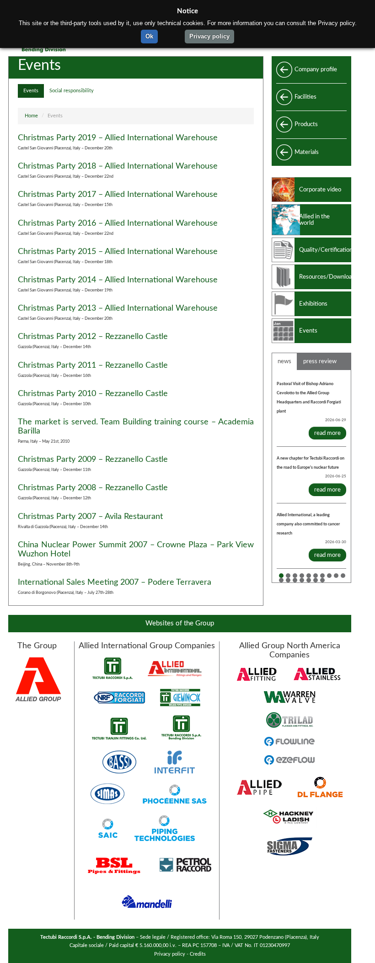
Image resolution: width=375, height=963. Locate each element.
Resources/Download (325, 277)
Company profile (316, 69)
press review (320, 361)
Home (31, 116)
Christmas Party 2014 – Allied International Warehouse (118, 280)
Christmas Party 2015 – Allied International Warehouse (118, 251)
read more (327, 433)
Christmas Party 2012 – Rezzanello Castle (93, 336)
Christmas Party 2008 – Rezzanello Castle (93, 488)
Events (30, 91)
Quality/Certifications (325, 250)
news (284, 361)
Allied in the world (314, 220)
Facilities (305, 97)
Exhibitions (313, 304)
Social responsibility (71, 91)
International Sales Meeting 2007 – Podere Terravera (114, 582)
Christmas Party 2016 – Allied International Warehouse (118, 223)
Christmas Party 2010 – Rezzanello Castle (93, 393)
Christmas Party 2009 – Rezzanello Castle (93, 459)
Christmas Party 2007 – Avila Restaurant (90, 516)
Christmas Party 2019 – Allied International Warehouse (118, 138)
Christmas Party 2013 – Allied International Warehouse (118, 308)
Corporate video (320, 189)
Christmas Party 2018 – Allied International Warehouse (118, 166)
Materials (307, 152)
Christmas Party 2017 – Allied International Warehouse (118, 194)
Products (306, 124)
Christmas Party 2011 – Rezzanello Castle (93, 365)
